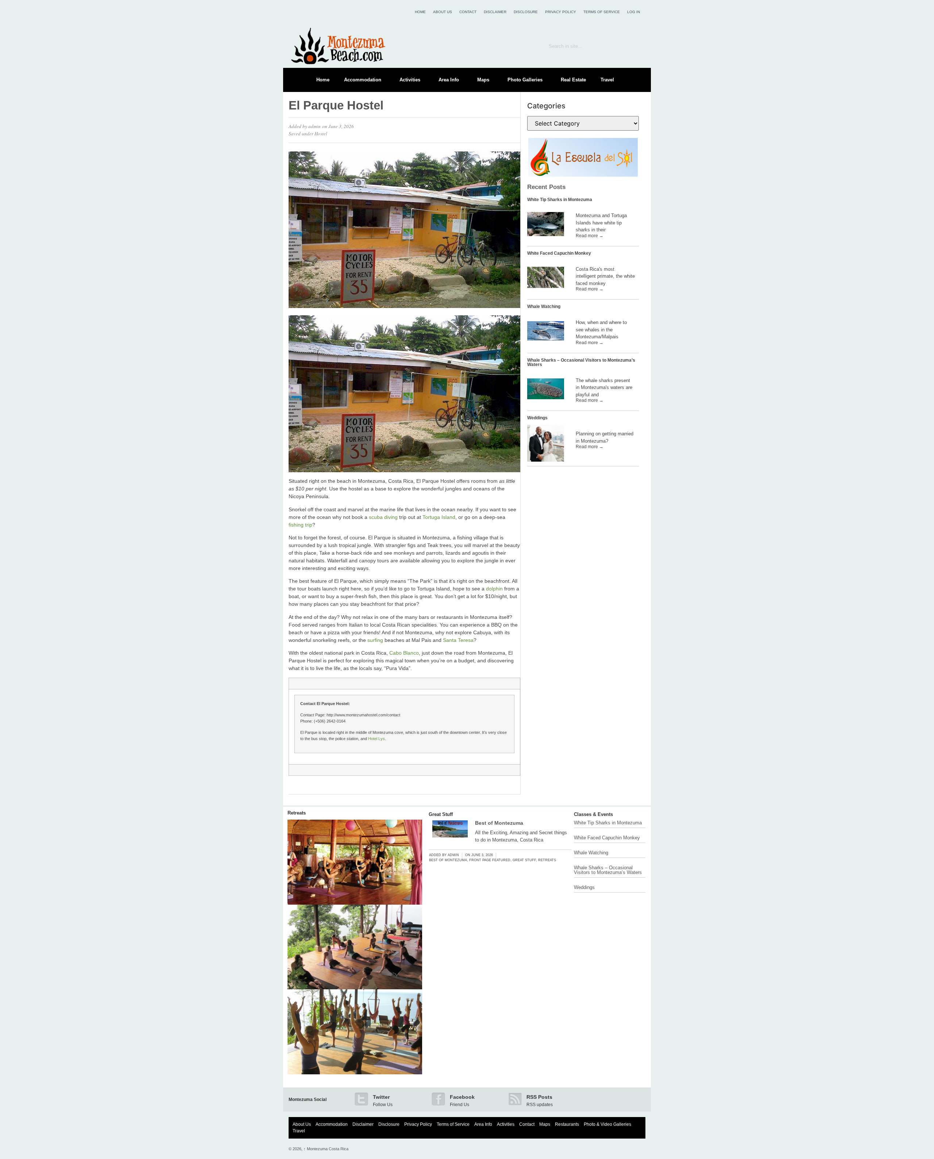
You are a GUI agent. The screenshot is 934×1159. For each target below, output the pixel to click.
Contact (467, 12)
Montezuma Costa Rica (326, 1149)
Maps (483, 79)
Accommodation (362, 79)
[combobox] (583, 46)
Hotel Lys (376, 738)
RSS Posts (539, 1097)
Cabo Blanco (404, 653)
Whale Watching (543, 306)
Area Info (449, 79)
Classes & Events (593, 814)
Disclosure (526, 12)
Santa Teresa (458, 640)
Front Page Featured (489, 860)
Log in (633, 12)
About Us (442, 12)
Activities (410, 79)
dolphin (494, 589)
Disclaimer (495, 12)
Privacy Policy (560, 12)
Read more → (589, 235)
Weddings (537, 417)
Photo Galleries (525, 79)
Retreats (296, 813)
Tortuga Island (438, 517)
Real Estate (573, 79)
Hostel (320, 133)
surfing (375, 640)
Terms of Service (601, 12)
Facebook (462, 1097)
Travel (607, 79)
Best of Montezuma (499, 823)
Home (420, 12)
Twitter (381, 1097)
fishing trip (300, 525)
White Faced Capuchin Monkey (559, 253)
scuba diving (383, 517)
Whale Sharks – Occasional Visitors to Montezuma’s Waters (581, 362)
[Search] (635, 46)
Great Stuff (441, 814)
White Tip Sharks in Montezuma (559, 199)
